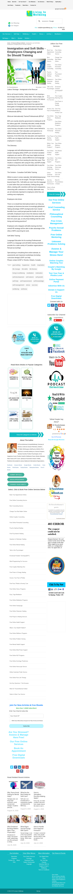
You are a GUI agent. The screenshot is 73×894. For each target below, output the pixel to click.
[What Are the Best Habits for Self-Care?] (27, 788)
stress (28, 285)
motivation (39, 273)
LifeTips (49, 34)
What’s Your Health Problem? (18, 628)
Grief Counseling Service (56, 208)
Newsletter (14, 856)
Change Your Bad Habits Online (18, 511)
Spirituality (58, 1)
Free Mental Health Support (17, 644)
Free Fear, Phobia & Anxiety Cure (19, 583)
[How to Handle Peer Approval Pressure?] (40, 822)
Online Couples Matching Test (56, 262)
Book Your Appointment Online (18, 495)
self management (18, 285)
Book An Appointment (19, 749)
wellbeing (16, 289)
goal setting (16, 265)
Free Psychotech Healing (16, 533)
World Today (50, 1)
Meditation (58, 34)
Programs (14, 858)
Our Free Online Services (18, 742)
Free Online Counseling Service (18, 500)
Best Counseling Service (16, 506)
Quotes (20, 38)
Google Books (27, 465)
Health (34, 34)
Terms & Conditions (43, 870)
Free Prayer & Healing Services (18, 616)
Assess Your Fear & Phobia (17, 578)
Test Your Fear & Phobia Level (56, 274)
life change (16, 269)
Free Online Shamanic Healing (18, 611)
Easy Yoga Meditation (16, 594)
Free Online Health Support (17, 622)
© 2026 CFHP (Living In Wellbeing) (15, 891)
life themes (33, 269)
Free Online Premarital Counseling (19, 522)
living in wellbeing (19, 273)
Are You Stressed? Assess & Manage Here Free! (19, 735)
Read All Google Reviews (56, 439)
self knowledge (39, 281)
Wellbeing (26, 34)
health (33, 265)
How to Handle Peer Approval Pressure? (39, 828)
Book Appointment (17, 479)
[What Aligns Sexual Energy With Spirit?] (27, 822)
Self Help (16, 34)
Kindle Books (36, 465)
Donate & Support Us (56, 291)
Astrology (29, 858)
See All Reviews (56, 437)
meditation (30, 273)
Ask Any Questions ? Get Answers (19, 683)
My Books (9, 465)
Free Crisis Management (56, 222)
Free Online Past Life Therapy (18, 677)
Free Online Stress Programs (18, 589)
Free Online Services (29, 856)
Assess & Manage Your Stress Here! (56, 251)
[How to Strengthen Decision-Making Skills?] (40, 788)
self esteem (30, 277)
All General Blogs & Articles (18, 43)
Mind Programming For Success (18, 561)
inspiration (40, 265)
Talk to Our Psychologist (16, 550)
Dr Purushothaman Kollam (56, 513)
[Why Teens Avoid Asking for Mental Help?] (13, 788)
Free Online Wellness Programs (18, 633)
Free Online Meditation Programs (19, 600)
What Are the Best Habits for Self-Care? (25, 794)
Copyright (29, 864)
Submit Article (15, 474)
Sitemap (38, 891)
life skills (25, 269)
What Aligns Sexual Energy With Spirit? (26, 828)
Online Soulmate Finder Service (18, 672)
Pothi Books (15, 467)
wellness (24, 289)
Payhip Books (24, 467)
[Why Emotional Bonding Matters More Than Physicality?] (13, 822)
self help (15, 281)
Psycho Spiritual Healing (16, 528)
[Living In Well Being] (36, 15)
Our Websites (32, 1)
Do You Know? (22, 1)
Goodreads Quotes (60, 518)
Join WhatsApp (15, 23)
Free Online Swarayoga (16, 605)
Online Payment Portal (56, 280)
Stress (41, 34)
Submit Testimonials (29, 862)
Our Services (41, 1)
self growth (39, 277)
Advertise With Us (56, 286)
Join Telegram (15, 25)
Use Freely (10, 5)
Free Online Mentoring (56, 235)
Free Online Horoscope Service (18, 666)
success (34, 285)
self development (18, 277)
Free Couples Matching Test (17, 567)
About (18, 860)
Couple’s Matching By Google (56, 268)
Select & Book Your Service (17, 694)
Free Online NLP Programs (17, 655)
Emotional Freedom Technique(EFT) (19, 555)
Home (9, 1)
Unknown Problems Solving (56, 242)
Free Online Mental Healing (17, 544)
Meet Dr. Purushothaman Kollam (18, 688)
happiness (25, 265)
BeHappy (5, 38)
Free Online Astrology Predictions (19, 661)
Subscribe (26, 726)
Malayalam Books (34, 467)
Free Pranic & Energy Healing (18, 572)
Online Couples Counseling (17, 517)
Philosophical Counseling (56, 215)
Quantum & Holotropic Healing (18, 539)
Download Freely (29, 860)
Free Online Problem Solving (17, 639)
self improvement (26, 281)
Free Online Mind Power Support (18, 650)
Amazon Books (18, 465)
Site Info (14, 1)
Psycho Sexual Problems (56, 229)
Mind (13, 38)
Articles (27, 38)
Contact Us (33, 5)
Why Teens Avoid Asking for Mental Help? (13, 794)
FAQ (14, 862)
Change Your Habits (18, 484)
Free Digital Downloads (18, 756)
